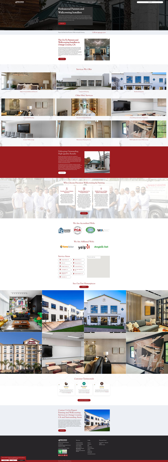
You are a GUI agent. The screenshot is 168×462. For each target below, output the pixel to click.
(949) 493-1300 (60, 443)
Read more (69, 392)
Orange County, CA (65, 266)
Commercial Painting (84, 92)
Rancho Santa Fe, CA (79, 273)
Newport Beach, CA (65, 259)
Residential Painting (139, 92)
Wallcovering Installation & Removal (28, 92)
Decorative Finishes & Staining (83, 118)
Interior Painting (78, 445)
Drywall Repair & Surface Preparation (139, 118)
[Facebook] (59, 455)
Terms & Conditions (91, 448)
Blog (88, 445)
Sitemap (89, 449)
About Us (89, 442)
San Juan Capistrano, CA (79, 270)
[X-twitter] (63, 455)
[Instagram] (61, 455)
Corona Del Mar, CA (78, 266)
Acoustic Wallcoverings (28, 140)
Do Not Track (90, 452)
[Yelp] (67, 455)
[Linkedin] (65, 455)
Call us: (99, 32)
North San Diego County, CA (64, 273)
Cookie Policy (90, 451)
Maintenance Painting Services (84, 140)
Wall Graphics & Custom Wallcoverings (138, 140)
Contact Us (89, 444)
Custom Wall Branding (28, 118)
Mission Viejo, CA (78, 259)
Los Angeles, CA (64, 269)
